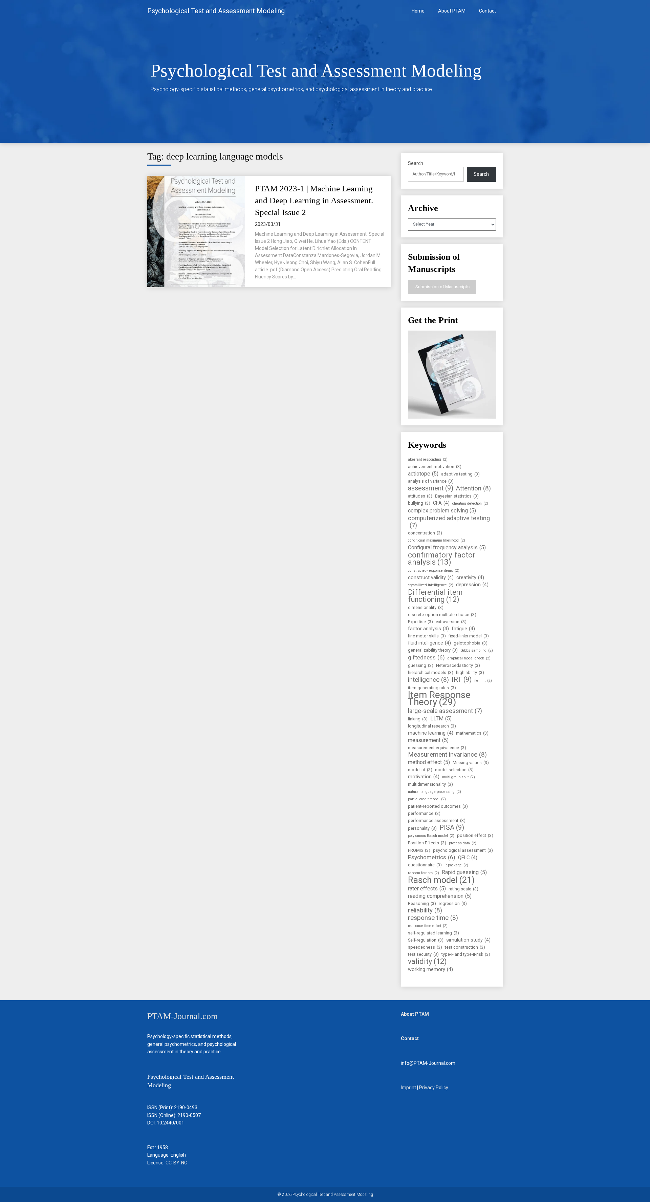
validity (427, 961)
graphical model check (469, 658)
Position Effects (427, 842)
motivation (423, 777)
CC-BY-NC (176, 1162)
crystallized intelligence (430, 585)
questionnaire (425, 864)
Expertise (420, 621)
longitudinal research (432, 726)
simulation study (468, 940)
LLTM (441, 718)
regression (453, 903)
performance (424, 813)
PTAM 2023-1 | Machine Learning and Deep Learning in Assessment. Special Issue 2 (314, 200)
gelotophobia (471, 643)
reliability (425, 910)
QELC (467, 858)
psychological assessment (463, 850)
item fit (483, 680)
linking (418, 718)
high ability (470, 672)
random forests (423, 873)
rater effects (427, 888)
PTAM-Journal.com (182, 1016)
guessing (420, 665)
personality (422, 828)
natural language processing (434, 791)
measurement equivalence (437, 747)
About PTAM (451, 11)
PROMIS (419, 850)
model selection (454, 769)
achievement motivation (434, 466)
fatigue (463, 629)
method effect (429, 762)
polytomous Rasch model (431, 836)
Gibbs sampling (476, 650)
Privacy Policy (433, 1087)
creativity (470, 578)
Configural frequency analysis (447, 547)
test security (423, 954)
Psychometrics (431, 857)
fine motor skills (427, 635)
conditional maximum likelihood (436, 540)
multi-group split (458, 777)
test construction (465, 947)
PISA (451, 827)
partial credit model (427, 799)
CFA (441, 503)
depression (472, 585)
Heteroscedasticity (458, 665)
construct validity (431, 578)
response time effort (428, 926)
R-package (456, 865)
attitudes (420, 496)
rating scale (463, 888)
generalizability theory (433, 650)
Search (415, 163)
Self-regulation (425, 940)
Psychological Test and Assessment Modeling (216, 11)
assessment (430, 488)
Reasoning (422, 903)
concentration (425, 532)
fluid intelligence (429, 643)
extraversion (451, 621)
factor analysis (428, 629)
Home (418, 11)
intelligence (428, 679)
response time (433, 918)
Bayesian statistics (457, 496)
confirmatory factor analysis (441, 558)
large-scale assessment (445, 710)
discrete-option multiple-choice (442, 614)
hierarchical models (430, 672)
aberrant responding (428, 459)
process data (462, 843)
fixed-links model (469, 635)
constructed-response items (433, 570)
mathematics (472, 733)
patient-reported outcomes (438, 806)
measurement (428, 740)
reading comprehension (440, 896)
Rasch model (441, 880)
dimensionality (425, 607)
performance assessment (436, 820)
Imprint (408, 1087)
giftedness (426, 657)
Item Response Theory (439, 698)
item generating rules (432, 687)
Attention (473, 488)
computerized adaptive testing (449, 521)
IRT (462, 679)
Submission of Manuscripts (442, 286)
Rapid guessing (464, 872)
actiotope (423, 473)
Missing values (471, 762)
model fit (420, 769)
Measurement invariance (447, 754)
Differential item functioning (435, 596)
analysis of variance (431, 481)
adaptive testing (460, 474)
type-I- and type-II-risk (465, 954)
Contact (487, 11)
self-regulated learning (433, 932)
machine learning (430, 733)
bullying (419, 503)
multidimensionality (430, 784)
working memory (430, 969)
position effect (475, 835)
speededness (425, 947)
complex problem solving (442, 510)
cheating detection (470, 503)
